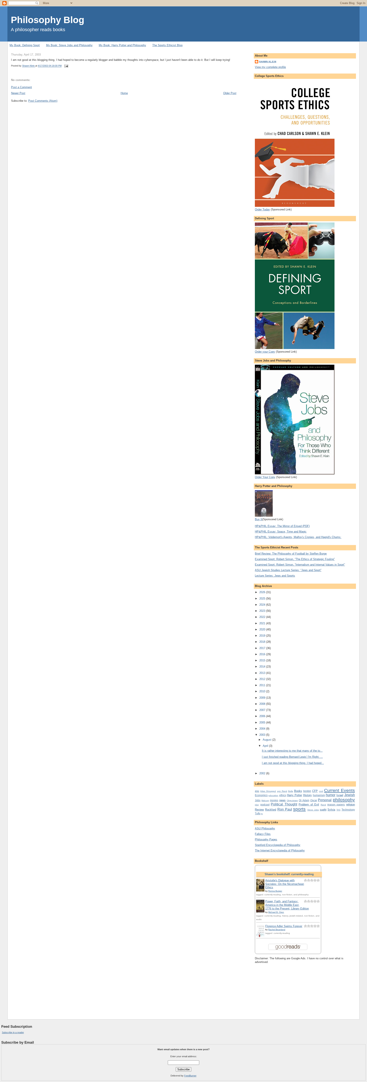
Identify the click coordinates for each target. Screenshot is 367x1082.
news (282, 800)
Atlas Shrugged (268, 791)
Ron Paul (284, 809)
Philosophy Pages (266, 839)
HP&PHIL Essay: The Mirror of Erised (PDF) (282, 526)
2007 (262, 710)
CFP (315, 791)
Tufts (257, 813)
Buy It (258, 519)
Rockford (270, 809)
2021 (262, 623)
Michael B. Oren (276, 912)
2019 (262, 635)
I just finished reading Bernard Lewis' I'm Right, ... (292, 756)
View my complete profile (270, 67)
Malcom (265, 800)
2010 (262, 691)
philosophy (344, 799)
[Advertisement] (276, 988)
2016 (262, 654)
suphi (323, 809)
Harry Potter (294, 795)
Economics (261, 795)
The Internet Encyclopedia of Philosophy (280, 850)
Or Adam (304, 800)
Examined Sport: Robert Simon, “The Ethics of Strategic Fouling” (295, 559)
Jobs (257, 800)
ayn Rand (282, 791)
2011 (262, 685)
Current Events (339, 790)
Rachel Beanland (276, 929)
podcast (265, 804)
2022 (262, 617)
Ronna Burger (275, 891)
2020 (262, 629)
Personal (325, 800)
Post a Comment (21, 87)
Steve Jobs (313, 810)
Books (298, 791)
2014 (262, 666)
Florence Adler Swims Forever (283, 926)
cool (321, 791)
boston (307, 791)
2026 (262, 592)
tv (262, 813)
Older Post (229, 93)
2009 (262, 697)
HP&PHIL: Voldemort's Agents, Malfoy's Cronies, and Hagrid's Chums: (298, 537)
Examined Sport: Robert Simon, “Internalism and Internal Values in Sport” (300, 564)
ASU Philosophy (265, 828)
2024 (262, 604)
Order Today (262, 209)
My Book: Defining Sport (25, 45)
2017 (262, 648)
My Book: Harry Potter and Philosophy (122, 45)
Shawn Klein (267, 61)
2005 (262, 722)
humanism (319, 795)
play (257, 805)
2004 (262, 728)
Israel (339, 795)
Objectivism (292, 800)
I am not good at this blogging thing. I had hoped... (293, 763)
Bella (290, 791)
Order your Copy (265, 351)
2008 (262, 703)
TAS (338, 810)
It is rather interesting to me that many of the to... (292, 750)
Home (124, 93)
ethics (282, 795)
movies (274, 800)
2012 (262, 679)
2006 (262, 716)
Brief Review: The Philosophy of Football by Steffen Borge (291, 553)
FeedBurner (190, 1075)
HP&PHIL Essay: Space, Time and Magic (280, 531)
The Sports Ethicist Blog (167, 45)
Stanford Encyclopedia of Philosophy (277, 845)
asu (257, 791)
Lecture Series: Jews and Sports (275, 575)
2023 (262, 610)
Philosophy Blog (47, 20)
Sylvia (331, 809)
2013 (262, 673)
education (273, 795)
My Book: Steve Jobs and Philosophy (69, 45)
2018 (262, 641)
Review (259, 809)
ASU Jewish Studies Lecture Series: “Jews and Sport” (288, 570)
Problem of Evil (309, 804)
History (307, 795)
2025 (262, 598)
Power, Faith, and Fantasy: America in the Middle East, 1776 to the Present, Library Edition (287, 905)
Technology (348, 809)
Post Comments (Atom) (42, 100)
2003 (262, 734)
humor (330, 795)
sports (299, 809)
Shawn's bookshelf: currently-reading (289, 874)
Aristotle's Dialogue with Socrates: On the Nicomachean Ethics (284, 884)
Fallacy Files (263, 834)
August (267, 739)
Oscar (313, 800)
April (266, 745)
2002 (262, 773)
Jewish (349, 795)
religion (350, 804)
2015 (262, 660)
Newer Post (18, 93)
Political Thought (284, 804)
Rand (323, 805)
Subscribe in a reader (13, 1032)
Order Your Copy (265, 477)
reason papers (336, 804)
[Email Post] (66, 66)
